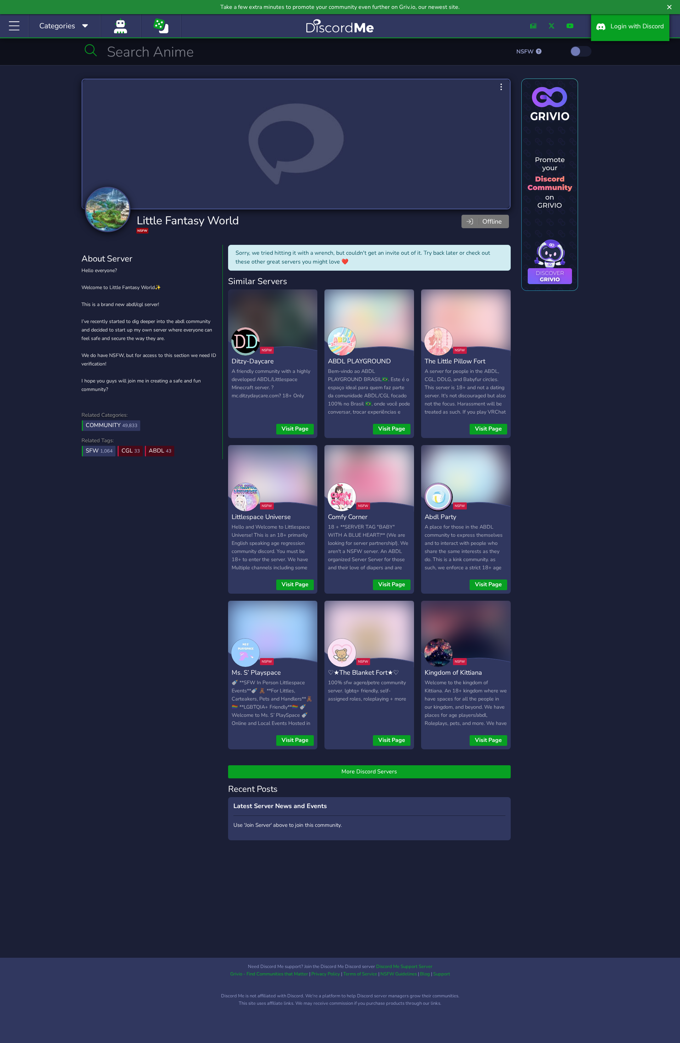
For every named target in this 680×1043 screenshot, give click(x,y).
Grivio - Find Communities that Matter (269, 974)
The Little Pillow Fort (455, 361)
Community (111, 425)
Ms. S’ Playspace (256, 672)
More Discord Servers (369, 772)
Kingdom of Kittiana (453, 672)
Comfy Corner (348, 516)
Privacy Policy (325, 974)
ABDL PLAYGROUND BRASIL (359, 366)
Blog (425, 974)
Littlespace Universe (261, 516)
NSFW (525, 52)
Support (441, 974)
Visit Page (295, 429)
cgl (130, 451)
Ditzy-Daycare (253, 361)
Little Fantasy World (188, 220)
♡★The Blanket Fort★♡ (363, 672)
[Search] (90, 50)
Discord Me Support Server (404, 966)
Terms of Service (360, 974)
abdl (160, 451)
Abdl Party (440, 516)
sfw (99, 451)
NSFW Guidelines (398, 974)
